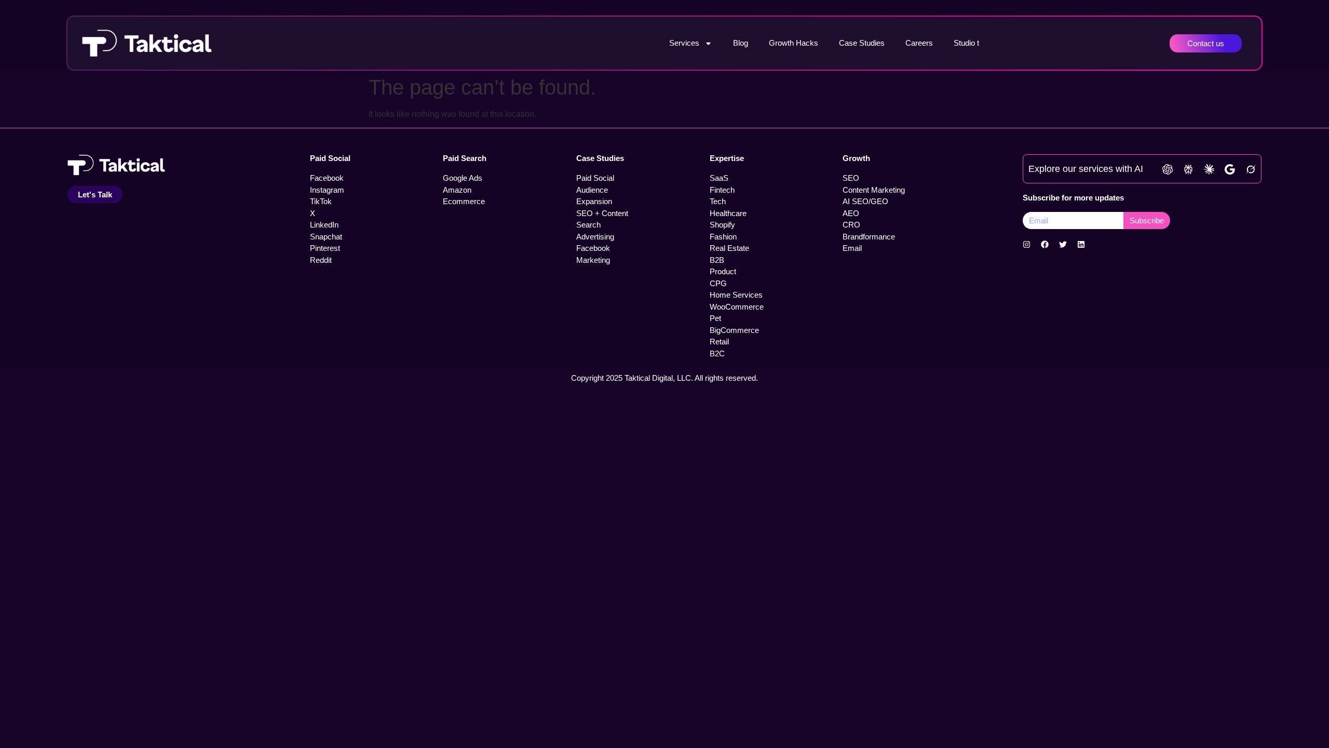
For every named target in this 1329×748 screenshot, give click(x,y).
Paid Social (330, 158)
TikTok (321, 201)
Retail (719, 341)
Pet (715, 318)
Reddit (321, 260)
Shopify (722, 224)
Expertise (727, 158)
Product (723, 271)
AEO (851, 213)
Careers (919, 42)
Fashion (723, 236)
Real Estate (729, 248)
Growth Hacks (793, 42)
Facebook (327, 177)
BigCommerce (734, 330)
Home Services (736, 294)
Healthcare (728, 213)
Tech (718, 201)
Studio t (966, 42)
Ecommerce (464, 201)
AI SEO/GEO (865, 201)
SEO (851, 177)
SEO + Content (602, 213)
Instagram (327, 189)
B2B (717, 260)
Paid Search (464, 158)
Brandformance (869, 236)
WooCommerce (737, 306)
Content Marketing (874, 189)
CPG (718, 283)
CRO (851, 224)
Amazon (457, 189)
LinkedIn (324, 224)
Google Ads (462, 177)
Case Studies (862, 42)
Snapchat (326, 236)
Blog (740, 42)
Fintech (722, 189)
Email (852, 248)
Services (684, 42)
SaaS (719, 177)
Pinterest (325, 248)
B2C (717, 353)
